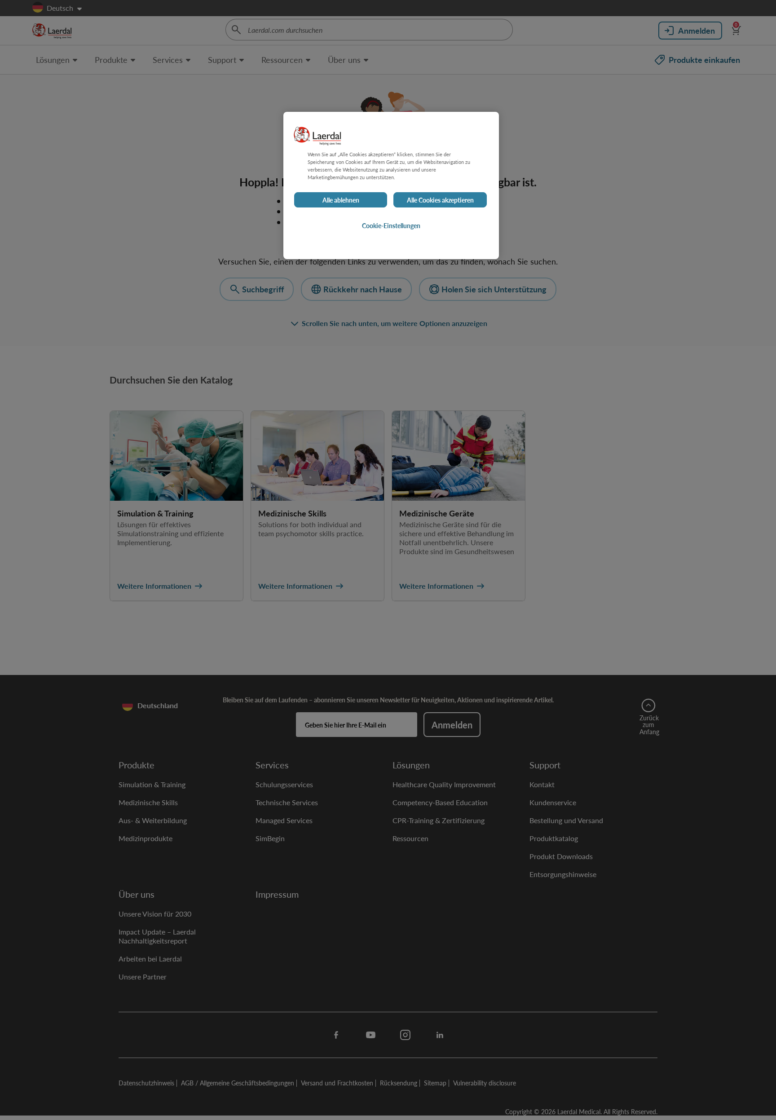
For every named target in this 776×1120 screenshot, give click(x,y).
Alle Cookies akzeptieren (440, 200)
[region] (391, 185)
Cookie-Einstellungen (391, 225)
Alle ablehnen (340, 200)
